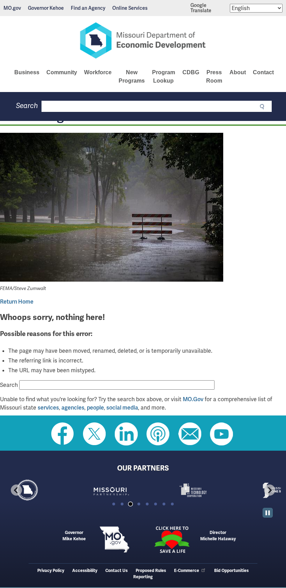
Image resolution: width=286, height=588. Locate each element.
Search (27, 105)
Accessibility (84, 570)
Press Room (214, 76)
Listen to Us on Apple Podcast (158, 433)
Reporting (143, 577)
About (237, 72)
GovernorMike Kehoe (74, 536)
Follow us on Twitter (94, 433)
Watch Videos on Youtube (221, 433)
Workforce (98, 72)
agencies (72, 407)
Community (61, 72)
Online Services (130, 8)
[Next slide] (269, 490)
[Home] (143, 40)
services (48, 407)
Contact (263, 72)
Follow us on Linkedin (126, 433)
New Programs (132, 76)
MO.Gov (193, 399)
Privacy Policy (50, 570)
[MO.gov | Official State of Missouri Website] (114, 539)
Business (26, 72)
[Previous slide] (16, 490)
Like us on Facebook (62, 433)
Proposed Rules (151, 570)
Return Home (16, 301)
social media (122, 407)
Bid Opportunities (231, 570)
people (95, 407)
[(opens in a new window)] (143, 208)
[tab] (113, 504)
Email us (189, 433)
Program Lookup (163, 76)
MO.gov (12, 8)
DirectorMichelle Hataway (218, 536)
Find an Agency (88, 8)
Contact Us (116, 570)
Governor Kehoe (46, 8)
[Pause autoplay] (268, 513)
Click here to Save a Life (171, 539)
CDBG (190, 72)
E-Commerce (186, 570)
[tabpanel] (46, 490)
